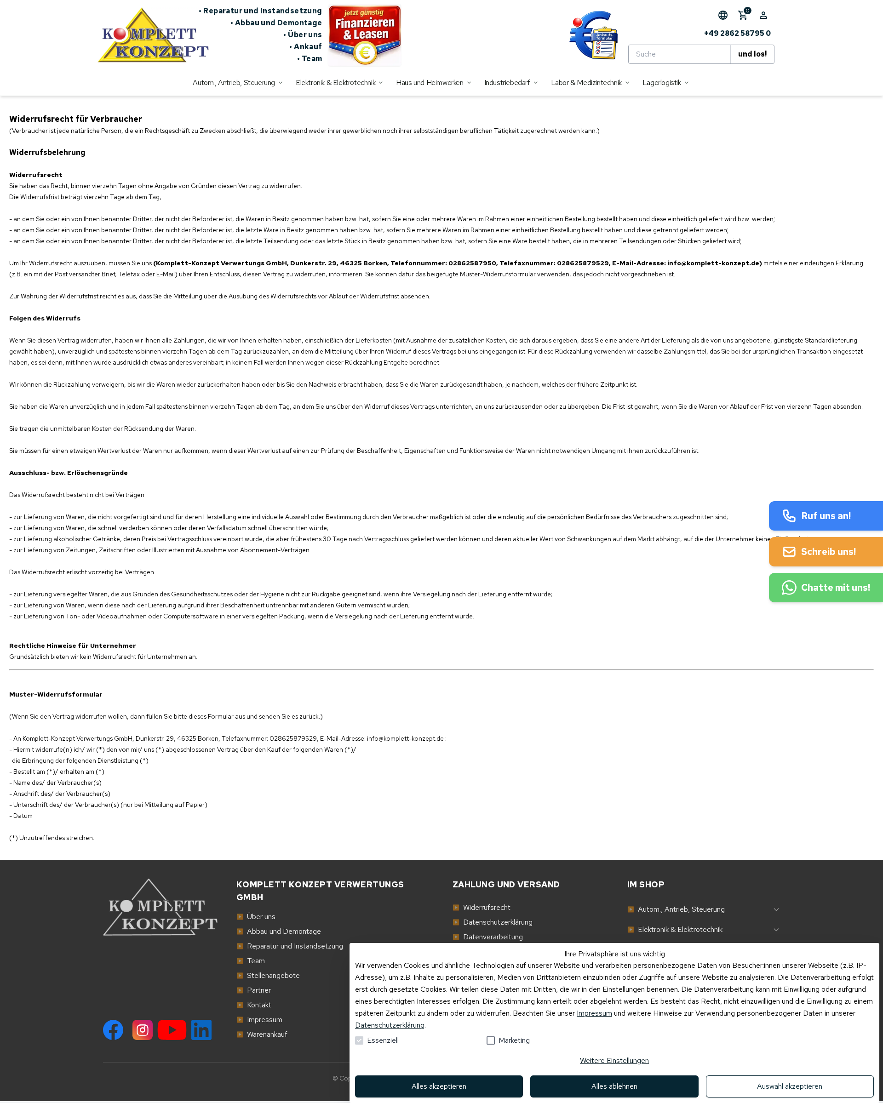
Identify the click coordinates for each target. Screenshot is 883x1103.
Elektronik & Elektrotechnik (674, 929)
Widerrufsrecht (481, 907)
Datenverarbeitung (488, 937)
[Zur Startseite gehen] (148, 35)
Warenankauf (261, 1034)
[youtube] (172, 1030)
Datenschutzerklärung (389, 1025)
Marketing (514, 1040)
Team (309, 58)
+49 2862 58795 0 (737, 33)
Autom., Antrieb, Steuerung (676, 909)
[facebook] (113, 1030)
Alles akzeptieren (439, 1086)
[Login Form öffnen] (763, 15)
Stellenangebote (268, 975)
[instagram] (142, 1030)
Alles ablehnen (614, 1086)
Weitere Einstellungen (614, 1060)
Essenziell (383, 1040)
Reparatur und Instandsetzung (260, 11)
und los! (752, 54)
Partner (253, 990)
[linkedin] (201, 1030)
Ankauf (305, 46)
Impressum (594, 1013)
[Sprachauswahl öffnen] (723, 15)
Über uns (302, 35)
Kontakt (253, 1005)
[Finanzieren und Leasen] (364, 35)
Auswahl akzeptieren (789, 1086)
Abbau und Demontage (276, 23)
